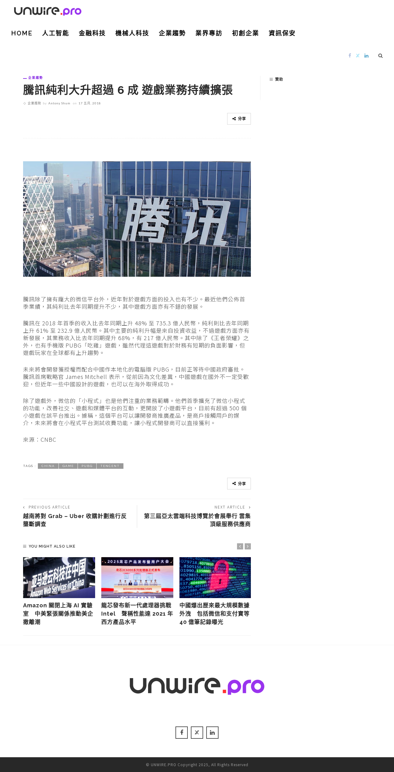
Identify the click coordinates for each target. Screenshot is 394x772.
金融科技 (92, 33)
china (48, 466)
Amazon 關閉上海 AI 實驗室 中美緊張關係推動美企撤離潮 (58, 613)
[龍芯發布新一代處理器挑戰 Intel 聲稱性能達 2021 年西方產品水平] (137, 577)
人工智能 (55, 33)
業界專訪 (209, 33)
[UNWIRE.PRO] (47, 10)
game (68, 466)
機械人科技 (132, 33)
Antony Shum (59, 103)
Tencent (110, 466)
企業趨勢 (172, 33)
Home (22, 33)
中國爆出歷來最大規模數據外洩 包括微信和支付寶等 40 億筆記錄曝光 (214, 613)
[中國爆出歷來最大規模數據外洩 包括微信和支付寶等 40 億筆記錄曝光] (215, 577)
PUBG (87, 466)
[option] (59, 591)
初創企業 (245, 33)
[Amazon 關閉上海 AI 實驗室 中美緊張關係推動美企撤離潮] (59, 577)
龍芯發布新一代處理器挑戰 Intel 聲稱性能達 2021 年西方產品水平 (137, 613)
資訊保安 (282, 33)
